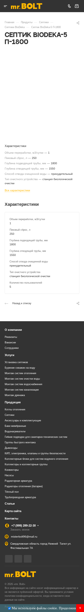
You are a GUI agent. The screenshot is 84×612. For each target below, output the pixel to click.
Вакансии (10, 342)
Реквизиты (11, 336)
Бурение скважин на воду (20, 367)
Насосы (9, 475)
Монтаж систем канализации (22, 389)
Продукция (13, 402)
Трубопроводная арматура (20, 497)
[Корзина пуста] (77, 6)
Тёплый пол (12, 491)
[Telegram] (9, 559)
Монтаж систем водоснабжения (23, 384)
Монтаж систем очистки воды (22, 378)
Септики (9, 414)
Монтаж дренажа (15, 395)
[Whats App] (27, 559)
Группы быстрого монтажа (20, 442)
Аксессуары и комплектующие (23, 420)
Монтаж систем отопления (20, 373)
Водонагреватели (15, 431)
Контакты (11, 518)
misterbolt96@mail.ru (24, 536)
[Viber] (18, 559)
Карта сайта (13, 511)
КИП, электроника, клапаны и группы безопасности (35, 453)
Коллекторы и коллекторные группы (26, 464)
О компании (13, 329)
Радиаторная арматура (18, 480)
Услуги (9, 355)
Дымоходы (11, 447)
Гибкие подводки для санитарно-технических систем (36, 436)
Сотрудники (12, 347)
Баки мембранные (15, 425)
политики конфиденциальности (23, 595)
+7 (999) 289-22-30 (23, 525)
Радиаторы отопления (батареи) (24, 486)
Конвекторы (12, 469)
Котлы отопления (15, 409)
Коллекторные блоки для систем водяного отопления (36, 458)
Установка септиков (16, 362)
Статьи (10, 503)
